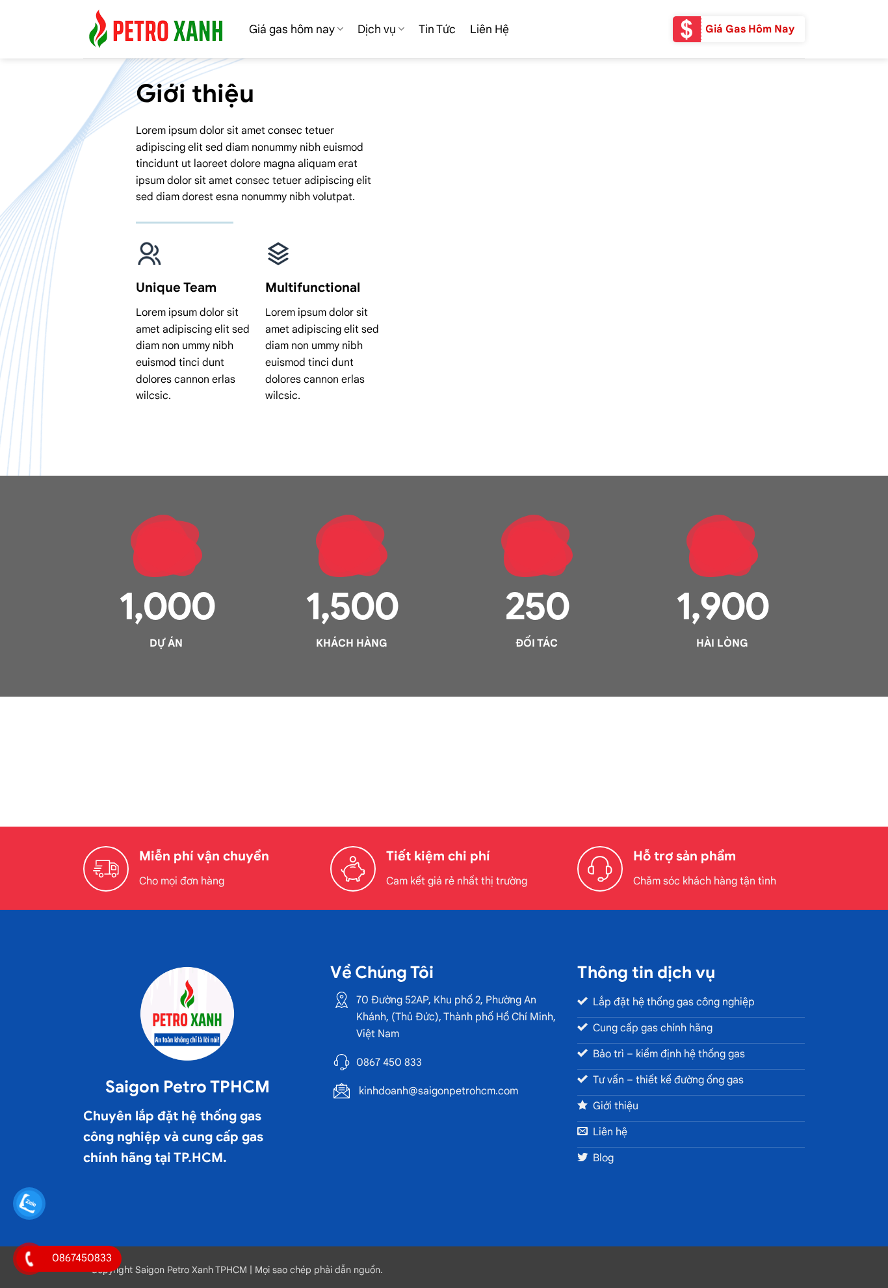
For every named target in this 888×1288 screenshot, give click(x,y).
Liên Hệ (489, 29)
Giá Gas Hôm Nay (750, 29)
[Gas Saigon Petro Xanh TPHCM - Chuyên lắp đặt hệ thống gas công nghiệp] (156, 29)
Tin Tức (437, 29)
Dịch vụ (377, 29)
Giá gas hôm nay (292, 29)
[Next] (818, 757)
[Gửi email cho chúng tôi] (340, 1137)
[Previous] (69, 757)
